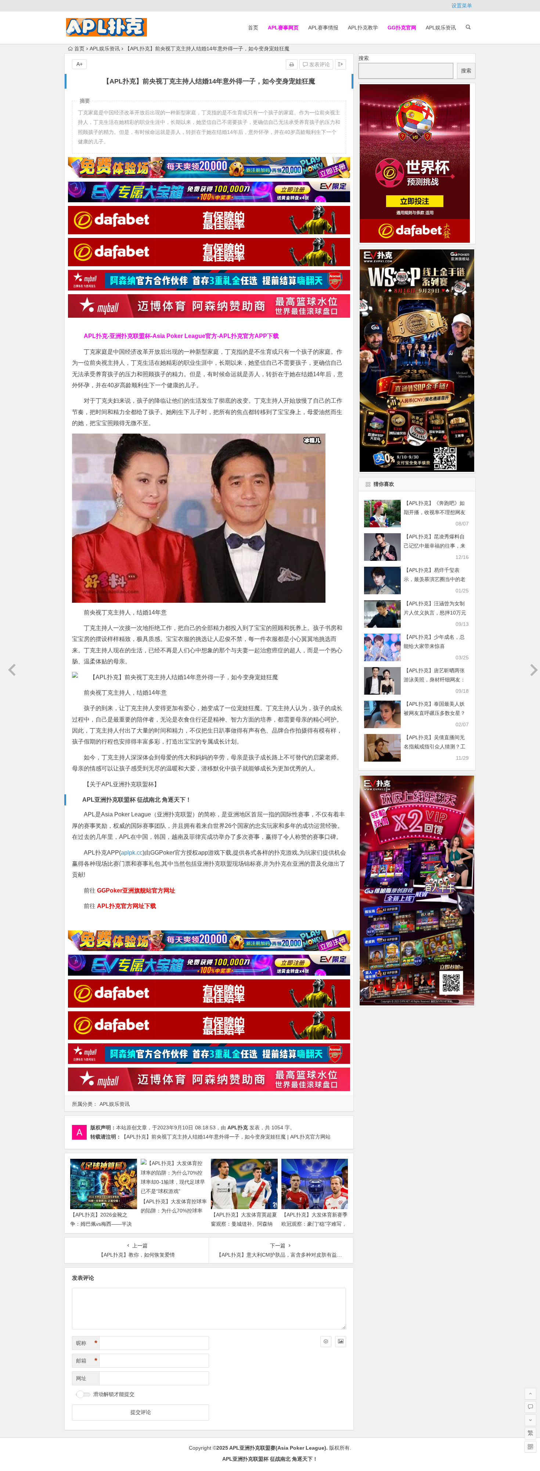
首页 (253, 28)
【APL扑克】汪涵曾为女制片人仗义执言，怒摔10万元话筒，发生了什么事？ (435, 613)
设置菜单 (461, 5)
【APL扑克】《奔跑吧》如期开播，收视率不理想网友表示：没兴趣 (434, 512)
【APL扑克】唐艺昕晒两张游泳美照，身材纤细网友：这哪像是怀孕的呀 (434, 679)
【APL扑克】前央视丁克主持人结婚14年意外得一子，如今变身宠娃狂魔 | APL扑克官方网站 (226, 1137)
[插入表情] (325, 1341)
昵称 (86, 1343)
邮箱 (86, 1361)
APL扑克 (237, 1127)
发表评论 (319, 64)
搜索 (364, 58)
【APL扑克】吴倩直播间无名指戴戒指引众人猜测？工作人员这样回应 (434, 746)
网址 (81, 1378)
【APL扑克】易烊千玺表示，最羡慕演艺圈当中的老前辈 (434, 579)
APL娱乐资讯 (441, 28)
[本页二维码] (530, 1447)
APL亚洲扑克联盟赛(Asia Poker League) (277, 1448)
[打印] (292, 64)
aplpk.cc (132, 853)
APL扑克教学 (363, 28)
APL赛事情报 (323, 28)
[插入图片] (340, 1341)
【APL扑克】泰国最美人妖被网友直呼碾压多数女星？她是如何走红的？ (434, 713)
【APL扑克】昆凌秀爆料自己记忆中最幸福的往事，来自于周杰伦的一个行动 (434, 546)
